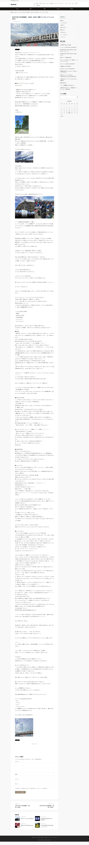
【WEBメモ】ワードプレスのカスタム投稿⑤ (68, 79)
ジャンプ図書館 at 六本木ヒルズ (67, 85)
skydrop (13, 4)
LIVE (47, 3)
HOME (33, 837)
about (17, 8)
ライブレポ (64, 22)
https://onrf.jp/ (18, 85)
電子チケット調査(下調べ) (66, 57)
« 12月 (61, 116)
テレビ (63, 36)
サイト (16, 783)
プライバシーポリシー (53, 837)
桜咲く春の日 (63, 82)
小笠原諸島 (38, 5)
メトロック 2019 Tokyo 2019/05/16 (68, 47)
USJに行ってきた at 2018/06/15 (27, 818)
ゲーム (56, 3)
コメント (17, 761)
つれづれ (58, 8)
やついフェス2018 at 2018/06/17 (67, 63)
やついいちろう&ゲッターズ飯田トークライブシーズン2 (68, 60)
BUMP (37, 3)
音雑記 (62, 25)
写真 (76, 3)
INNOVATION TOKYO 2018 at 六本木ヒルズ (68, 54)
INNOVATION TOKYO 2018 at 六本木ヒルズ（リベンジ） (68, 50)
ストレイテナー (61, 3)
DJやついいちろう (43, 3)
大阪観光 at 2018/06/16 (65, 66)
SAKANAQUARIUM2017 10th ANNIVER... (46, 819)
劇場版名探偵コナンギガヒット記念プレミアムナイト (68, 72)
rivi (19, 21)
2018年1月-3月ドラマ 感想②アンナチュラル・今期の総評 (68, 88)
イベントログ (64, 34)
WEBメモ (63, 27)
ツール (66, 3)
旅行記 (71, 8)
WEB (44, 8)
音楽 (30, 8)
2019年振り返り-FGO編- (65, 44)
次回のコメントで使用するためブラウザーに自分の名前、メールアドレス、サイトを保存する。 (32, 788)
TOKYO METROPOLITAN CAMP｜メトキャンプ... (47, 826)
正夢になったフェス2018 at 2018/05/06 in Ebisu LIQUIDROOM (68, 75)
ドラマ (69, 3)
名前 (16, 774)
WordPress (51, 3)
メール (17, 779)
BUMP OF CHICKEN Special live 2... (27, 826)
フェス (73, 3)
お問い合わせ (46, 837)
